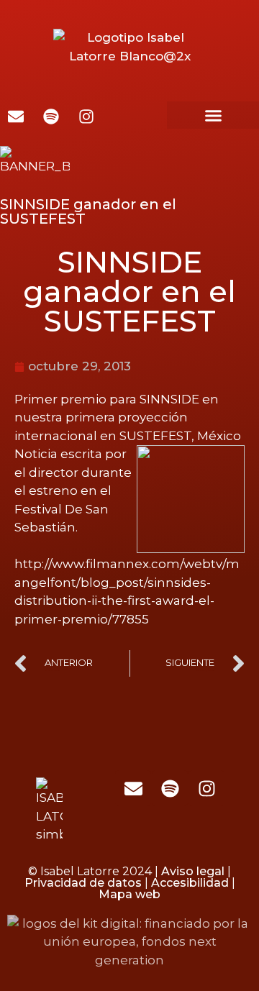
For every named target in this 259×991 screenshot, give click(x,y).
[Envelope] (133, 788)
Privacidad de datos (83, 883)
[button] (213, 115)
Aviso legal (192, 871)
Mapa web (129, 894)
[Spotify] (170, 788)
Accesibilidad (190, 883)
